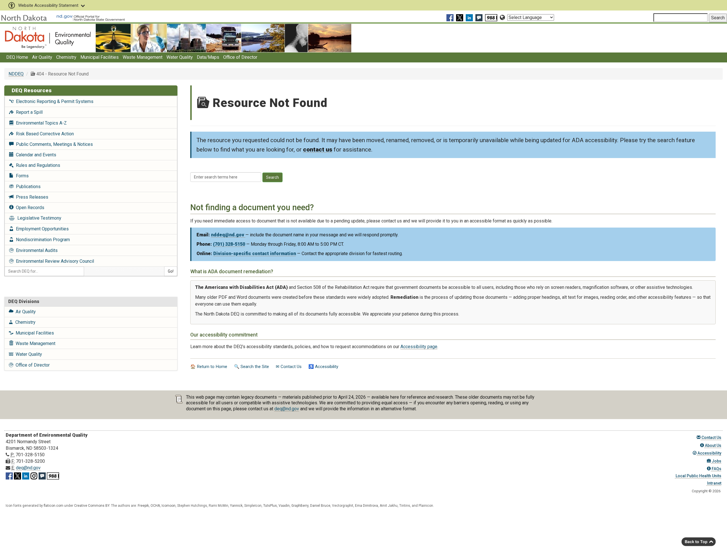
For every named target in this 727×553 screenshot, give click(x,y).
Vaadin (284, 506)
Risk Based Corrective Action (44, 133)
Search (272, 177)
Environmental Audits (36, 250)
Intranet (713, 483)
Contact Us (711, 437)
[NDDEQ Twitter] (460, 17)
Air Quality (42, 57)
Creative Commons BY (91, 506)
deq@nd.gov (286, 408)
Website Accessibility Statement (48, 5)
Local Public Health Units (698, 476)
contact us (317, 149)
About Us (712, 445)
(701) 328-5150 (229, 244)
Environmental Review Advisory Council (54, 261)
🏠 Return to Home (208, 366)
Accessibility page (418, 346)
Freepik (143, 506)
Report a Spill (28, 112)
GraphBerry (299, 506)
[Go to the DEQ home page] (48, 37)
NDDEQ (16, 74)
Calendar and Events (35, 154)
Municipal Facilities (99, 57)
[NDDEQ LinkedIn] (470, 17)
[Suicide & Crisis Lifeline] (492, 17)
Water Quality (179, 57)
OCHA (155, 506)
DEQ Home (17, 57)
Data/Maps (208, 57)
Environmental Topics (40, 123)
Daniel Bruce (320, 506)
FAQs (716, 468)
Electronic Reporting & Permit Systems (53, 101)
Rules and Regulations (37, 165)
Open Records (29, 207)
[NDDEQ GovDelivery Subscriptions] (479, 17)
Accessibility (709, 453)
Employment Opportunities (41, 229)
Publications (27, 186)
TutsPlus (270, 506)
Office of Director (240, 57)
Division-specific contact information (254, 253)
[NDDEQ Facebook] (450, 17)
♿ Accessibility (323, 366)
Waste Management (142, 57)
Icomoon (169, 506)
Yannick (236, 506)
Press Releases (31, 197)
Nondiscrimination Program (42, 239)
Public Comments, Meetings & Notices (53, 144)
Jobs (716, 461)
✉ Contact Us (289, 366)
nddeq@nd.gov (228, 234)
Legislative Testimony (38, 218)
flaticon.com (53, 506)
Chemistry (66, 57)
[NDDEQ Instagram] (33, 475)
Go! (171, 271)
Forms (21, 175)
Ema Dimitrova (366, 506)
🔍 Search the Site (251, 366)
